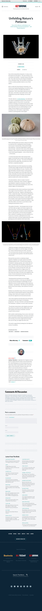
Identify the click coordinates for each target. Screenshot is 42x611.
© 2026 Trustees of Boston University (14, 595)
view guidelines (11, 417)
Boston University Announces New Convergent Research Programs (13, 462)
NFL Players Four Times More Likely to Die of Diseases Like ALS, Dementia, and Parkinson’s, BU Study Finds (29, 476)
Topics (28, 533)
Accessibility (31, 595)
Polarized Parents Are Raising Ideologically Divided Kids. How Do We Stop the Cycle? (13, 481)
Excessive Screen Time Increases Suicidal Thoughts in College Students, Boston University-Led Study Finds (12, 519)
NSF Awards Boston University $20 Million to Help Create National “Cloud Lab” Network (12, 506)
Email (6, 430)
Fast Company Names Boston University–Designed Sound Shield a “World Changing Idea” (29, 504)
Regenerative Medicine (24, 331)
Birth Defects (11, 331)
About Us (23, 533)
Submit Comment (10, 435)
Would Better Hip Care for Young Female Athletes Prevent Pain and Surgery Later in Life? (29, 511)
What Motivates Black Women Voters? (12, 512)
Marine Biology (17, 331)
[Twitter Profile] (15, 358)
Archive (32, 533)
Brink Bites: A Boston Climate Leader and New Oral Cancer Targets (28, 491)
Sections (10, 533)
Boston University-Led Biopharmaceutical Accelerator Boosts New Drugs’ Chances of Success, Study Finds (28, 484)
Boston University (6, 1)
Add (30, 340)
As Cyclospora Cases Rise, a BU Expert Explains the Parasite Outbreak (28, 469)
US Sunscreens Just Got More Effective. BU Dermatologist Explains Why (28, 462)
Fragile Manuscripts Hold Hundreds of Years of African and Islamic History (12, 467)
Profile (12, 382)
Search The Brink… (19, 575)
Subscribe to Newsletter (20, 539)
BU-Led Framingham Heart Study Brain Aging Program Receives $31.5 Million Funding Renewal (12, 494)
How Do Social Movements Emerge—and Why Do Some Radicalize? (29, 525)
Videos (19, 533)
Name (6, 425)
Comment (9, 417)
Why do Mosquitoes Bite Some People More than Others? (12, 500)
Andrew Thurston (21, 66)
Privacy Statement (25, 595)
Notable (14, 533)
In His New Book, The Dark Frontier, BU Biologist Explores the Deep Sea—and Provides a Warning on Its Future (29, 518)
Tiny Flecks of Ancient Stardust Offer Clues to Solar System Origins (12, 474)
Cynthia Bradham (21, 99)
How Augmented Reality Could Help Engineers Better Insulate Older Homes (28, 498)
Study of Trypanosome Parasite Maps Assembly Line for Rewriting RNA (13, 487)
